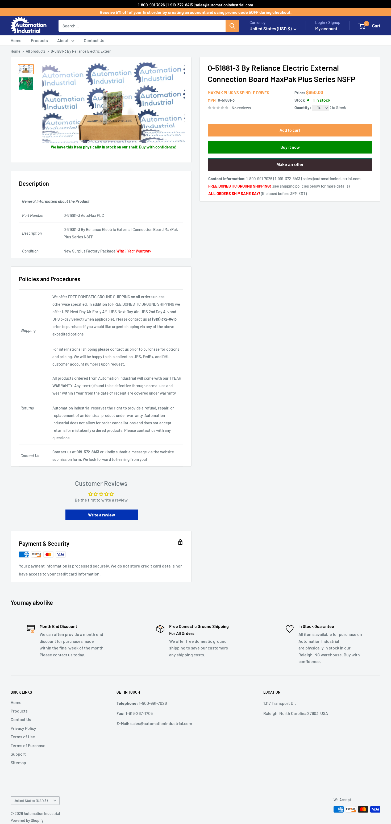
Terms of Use (23, 736)
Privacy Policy (23, 728)
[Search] (232, 26)
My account (326, 28)
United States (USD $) (31, 800)
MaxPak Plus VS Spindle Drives (238, 92)
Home (16, 40)
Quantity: (303, 107)
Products (39, 40)
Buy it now (290, 147)
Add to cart (290, 129)
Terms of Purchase (28, 745)
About (63, 40)
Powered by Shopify (27, 820)
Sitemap (18, 762)
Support (18, 753)
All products (35, 51)
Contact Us (94, 40)
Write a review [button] (101, 514)
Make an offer (290, 166)
